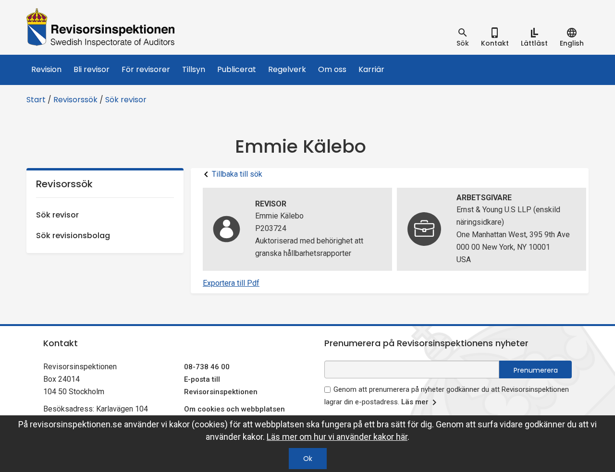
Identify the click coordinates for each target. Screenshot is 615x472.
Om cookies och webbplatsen (234, 409)
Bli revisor (92, 69)
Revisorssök (75, 99)
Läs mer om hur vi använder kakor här (337, 437)
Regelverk (287, 69)
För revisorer (146, 69)
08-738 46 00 (207, 367)
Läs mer (415, 402)
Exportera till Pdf (231, 283)
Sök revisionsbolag (73, 235)
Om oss (332, 69)
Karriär (371, 69)
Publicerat (236, 69)
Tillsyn (193, 69)
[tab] (463, 37)
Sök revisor (126, 99)
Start (36, 99)
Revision (46, 69)
